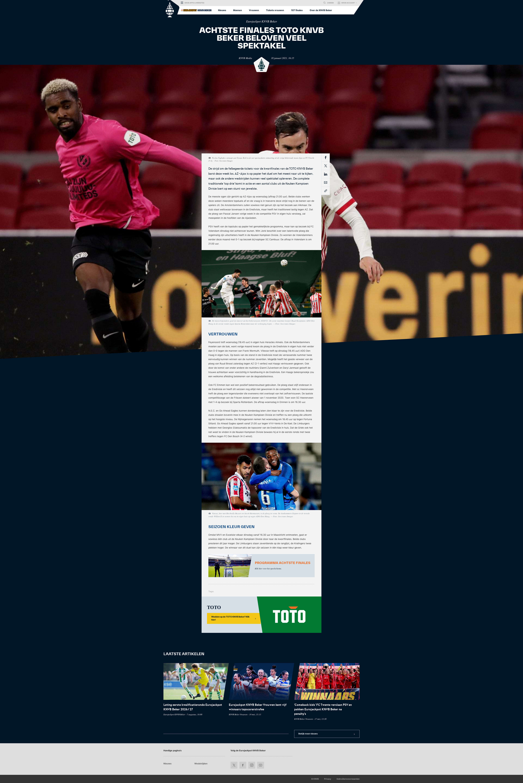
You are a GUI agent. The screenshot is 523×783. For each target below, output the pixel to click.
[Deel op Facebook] (326, 157)
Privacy (327, 779)
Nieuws (167, 763)
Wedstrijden (200, 763)
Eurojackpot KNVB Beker (261, 21)
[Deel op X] (326, 166)
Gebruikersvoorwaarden (348, 779)
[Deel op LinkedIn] (326, 174)
